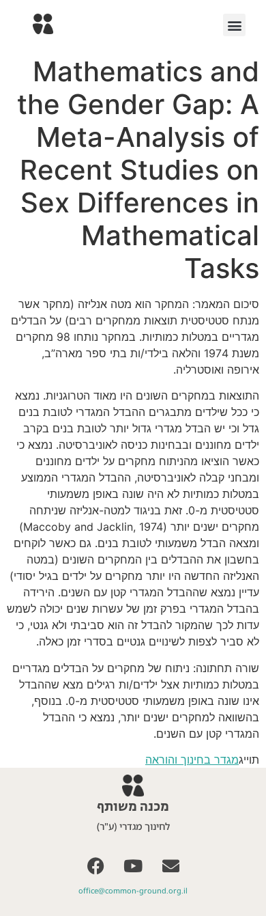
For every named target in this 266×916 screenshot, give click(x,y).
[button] (234, 25)
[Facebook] (95, 865)
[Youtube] (133, 865)
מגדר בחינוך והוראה (192, 759)
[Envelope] (170, 865)
